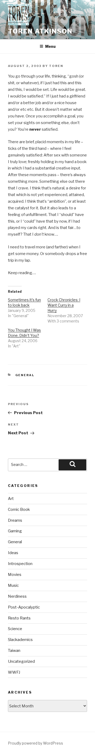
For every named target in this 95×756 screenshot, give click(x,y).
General (25, 375)
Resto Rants (19, 618)
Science (15, 628)
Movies (14, 574)
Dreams (15, 520)
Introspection (20, 563)
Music (13, 585)
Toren (56, 66)
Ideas (13, 552)
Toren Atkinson (40, 31)
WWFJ (14, 672)
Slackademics (20, 639)
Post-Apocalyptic (24, 607)
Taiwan (14, 650)
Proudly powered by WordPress (35, 743)
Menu (50, 46)
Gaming (15, 531)
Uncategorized (21, 661)
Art (11, 498)
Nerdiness (17, 596)
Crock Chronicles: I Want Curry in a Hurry (64, 305)
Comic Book (19, 509)
